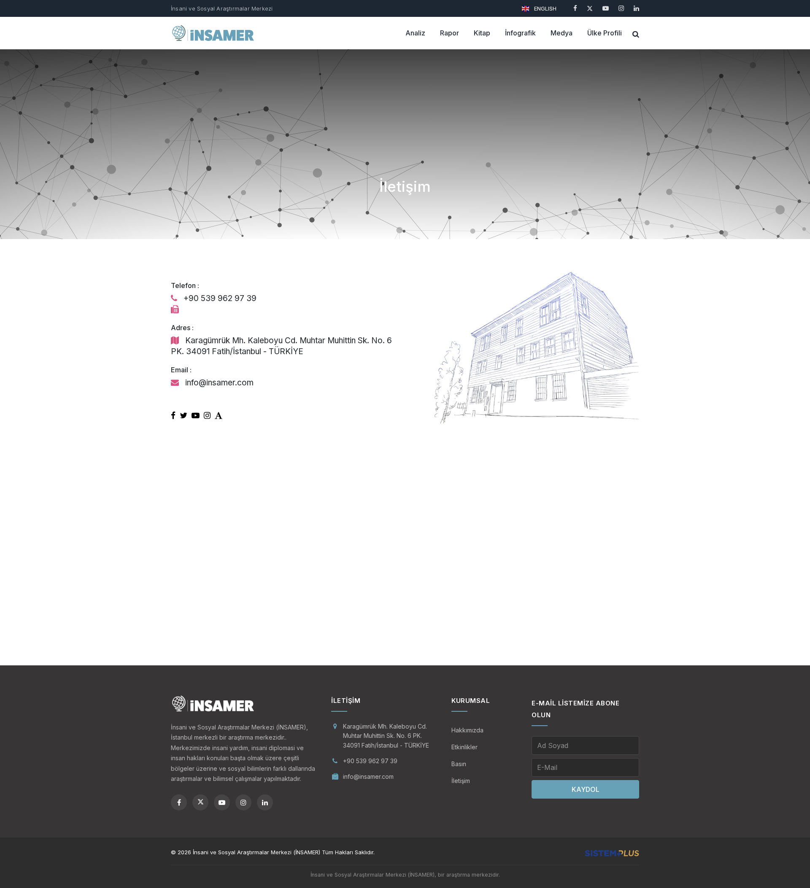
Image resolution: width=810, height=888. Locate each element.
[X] (590, 8)
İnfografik (520, 33)
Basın (458, 763)
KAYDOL (585, 789)
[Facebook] (575, 8)
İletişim (460, 780)
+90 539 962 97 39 (370, 760)
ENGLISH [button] (544, 8)
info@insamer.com (368, 776)
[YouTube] (605, 8)
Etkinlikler (464, 747)
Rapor (449, 33)
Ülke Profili (604, 33)
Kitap (482, 33)
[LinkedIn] (636, 8)
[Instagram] (621, 8)
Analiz (415, 33)
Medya (561, 33)
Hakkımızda (467, 730)
